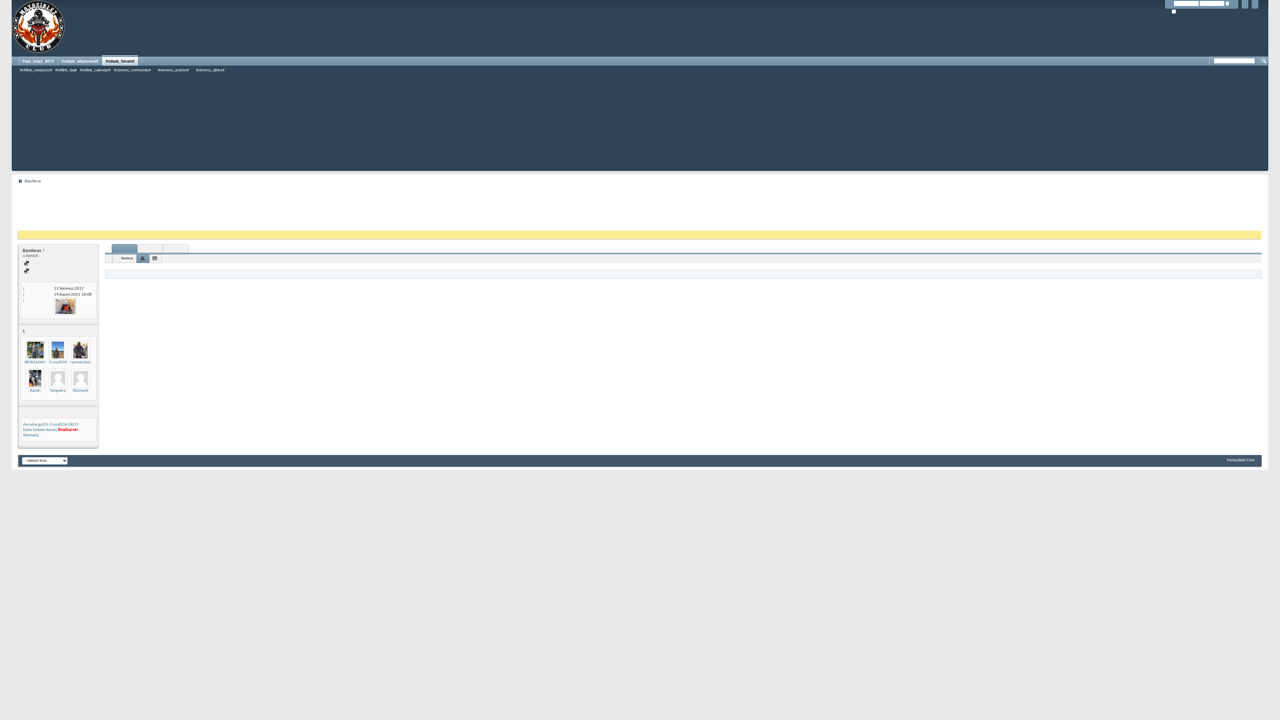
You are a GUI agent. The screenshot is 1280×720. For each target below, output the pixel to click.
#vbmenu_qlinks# (210, 70)
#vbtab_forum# (120, 61)
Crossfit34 (58, 362)
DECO (73, 424)
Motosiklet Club (1241, 460)
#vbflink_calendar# (95, 70)
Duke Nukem (34, 430)
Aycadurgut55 (35, 424)
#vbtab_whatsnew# (80, 61)
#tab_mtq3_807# (38, 61)
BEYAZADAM (36, 362)
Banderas (127, 258)
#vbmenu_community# (132, 70)
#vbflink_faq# (66, 70)
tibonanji (80, 390)
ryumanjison (81, 362)
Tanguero (58, 390)
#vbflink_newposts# (36, 70)
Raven (35, 390)
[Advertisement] (640, 124)
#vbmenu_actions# (173, 70)
